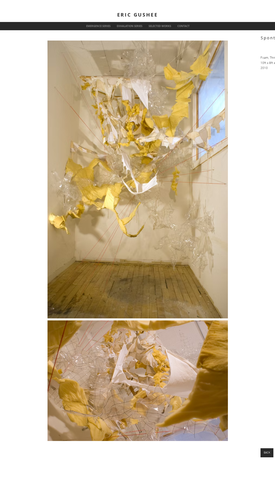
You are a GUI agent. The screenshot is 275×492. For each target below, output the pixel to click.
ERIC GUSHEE (137, 14)
